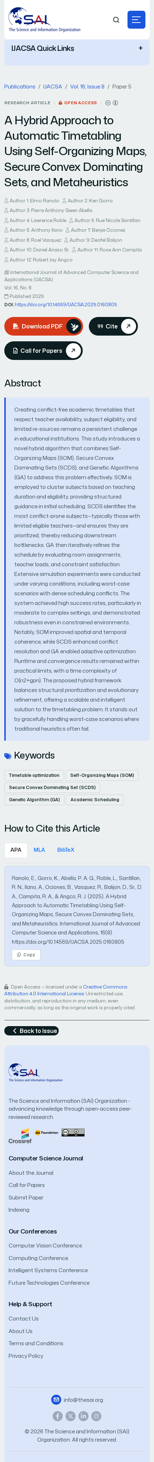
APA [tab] (15, 849)
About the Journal (31, 1173)
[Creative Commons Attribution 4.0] (73, 1132)
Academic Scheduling (95, 800)
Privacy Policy (26, 1356)
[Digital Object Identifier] (46, 1132)
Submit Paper (26, 1197)
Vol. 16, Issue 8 (87, 86)
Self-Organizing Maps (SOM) (102, 775)
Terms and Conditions (36, 1343)
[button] (136, 20)
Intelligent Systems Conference (48, 1270)
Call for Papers (27, 1185)
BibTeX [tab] (65, 849)
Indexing (19, 1209)
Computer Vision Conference (45, 1245)
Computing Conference (38, 1258)
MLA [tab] (39, 849)
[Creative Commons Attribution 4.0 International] (111, 103)
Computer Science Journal (46, 1158)
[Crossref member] (20, 1135)
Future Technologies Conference (49, 1283)
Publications (19, 86)
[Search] (116, 20)
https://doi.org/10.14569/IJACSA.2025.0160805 (66, 304)
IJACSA (52, 86)
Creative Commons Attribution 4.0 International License (65, 990)
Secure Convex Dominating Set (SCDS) (52, 787)
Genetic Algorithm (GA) (34, 800)
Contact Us (24, 1318)
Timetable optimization (34, 775)
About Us (21, 1331)
